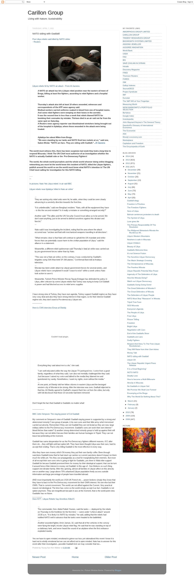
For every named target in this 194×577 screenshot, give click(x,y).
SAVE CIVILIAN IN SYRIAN (134, 63)
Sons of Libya (133, 211)
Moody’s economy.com (132, 137)
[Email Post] (75, 548)
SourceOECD (128, 89)
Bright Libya (132, 326)
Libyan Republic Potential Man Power (142, 271)
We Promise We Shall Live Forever (141, 390)
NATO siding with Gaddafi (138, 356)
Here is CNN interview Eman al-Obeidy (49, 308)
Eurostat (126, 98)
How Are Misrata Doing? (137, 278)
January (131, 408)
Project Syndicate (130, 92)
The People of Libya (135, 313)
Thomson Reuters (130, 76)
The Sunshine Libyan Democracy (141, 257)
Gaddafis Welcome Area (137, 250)
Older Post (111, 557)
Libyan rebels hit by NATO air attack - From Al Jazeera (55, 86)
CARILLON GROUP (131, 35)
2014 (128, 156)
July (130, 187)
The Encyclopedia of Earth (134, 147)
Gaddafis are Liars (135, 337)
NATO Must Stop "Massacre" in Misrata (143, 299)
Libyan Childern (133, 243)
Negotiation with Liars (136, 330)
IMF (124, 95)
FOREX (126, 79)
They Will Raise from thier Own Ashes (143, 349)
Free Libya (131, 316)
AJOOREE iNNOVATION (133, 47)
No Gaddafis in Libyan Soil (138, 386)
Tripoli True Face (134, 302)
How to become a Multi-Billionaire (141, 379)
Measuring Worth (130, 104)
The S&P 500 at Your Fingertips (136, 101)
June (130, 191)
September (133, 180)
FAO (124, 57)
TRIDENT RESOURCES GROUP (136, 38)
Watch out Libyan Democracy (139, 281)
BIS (124, 60)
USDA (125, 54)
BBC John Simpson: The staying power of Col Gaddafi (55, 414)
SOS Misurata (133, 306)
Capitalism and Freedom (133, 143)
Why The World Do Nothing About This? (143, 397)
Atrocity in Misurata (135, 383)
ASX (124, 134)
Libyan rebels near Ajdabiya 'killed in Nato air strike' (51, 189)
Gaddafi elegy (133, 201)
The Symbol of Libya (135, 218)
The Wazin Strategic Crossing (139, 260)
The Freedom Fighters (136, 208)
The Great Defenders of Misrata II (141, 288)
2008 (128, 419)
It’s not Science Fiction (136, 253)
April (130, 198)
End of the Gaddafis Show (138, 333)
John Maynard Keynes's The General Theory (141, 122)
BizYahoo (127, 113)
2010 (128, 412)
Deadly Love (132, 376)
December (132, 170)
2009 (128, 416)
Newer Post (39, 557)
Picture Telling (133, 319)
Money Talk (132, 353)
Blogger (118, 570)
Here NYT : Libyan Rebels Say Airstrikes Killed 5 (53, 499)
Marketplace (128, 140)
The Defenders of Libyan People (140, 295)
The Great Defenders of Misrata (140, 292)
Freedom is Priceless (136, 204)
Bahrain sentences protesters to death (143, 215)
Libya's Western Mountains (138, 236)
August (131, 184)
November (132, 173)
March (131, 401)
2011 (128, 167)
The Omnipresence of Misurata (140, 264)
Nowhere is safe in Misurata (138, 240)
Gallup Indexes (129, 85)
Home (75, 557)
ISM (124, 82)
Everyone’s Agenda (135, 309)
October (131, 177)
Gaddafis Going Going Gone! (139, 285)
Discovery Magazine (131, 70)
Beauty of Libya (133, 247)
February (132, 405)
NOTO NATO (132, 372)
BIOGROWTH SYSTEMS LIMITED (137, 41)
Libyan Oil (131, 360)
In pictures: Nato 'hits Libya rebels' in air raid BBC (50, 184)
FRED (125, 73)
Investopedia (128, 119)
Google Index (128, 116)
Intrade (126, 66)
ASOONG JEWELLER (132, 44)
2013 (128, 160)
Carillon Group (45, 13)
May (130, 194)
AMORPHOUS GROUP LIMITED (136, 32)
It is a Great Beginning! (136, 369)
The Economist (129, 131)
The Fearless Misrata (136, 267)
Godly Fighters (133, 340)
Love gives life (133, 222)
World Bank (127, 51)
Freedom (131, 323)
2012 (128, 163)
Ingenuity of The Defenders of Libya (142, 274)
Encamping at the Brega (137, 393)
